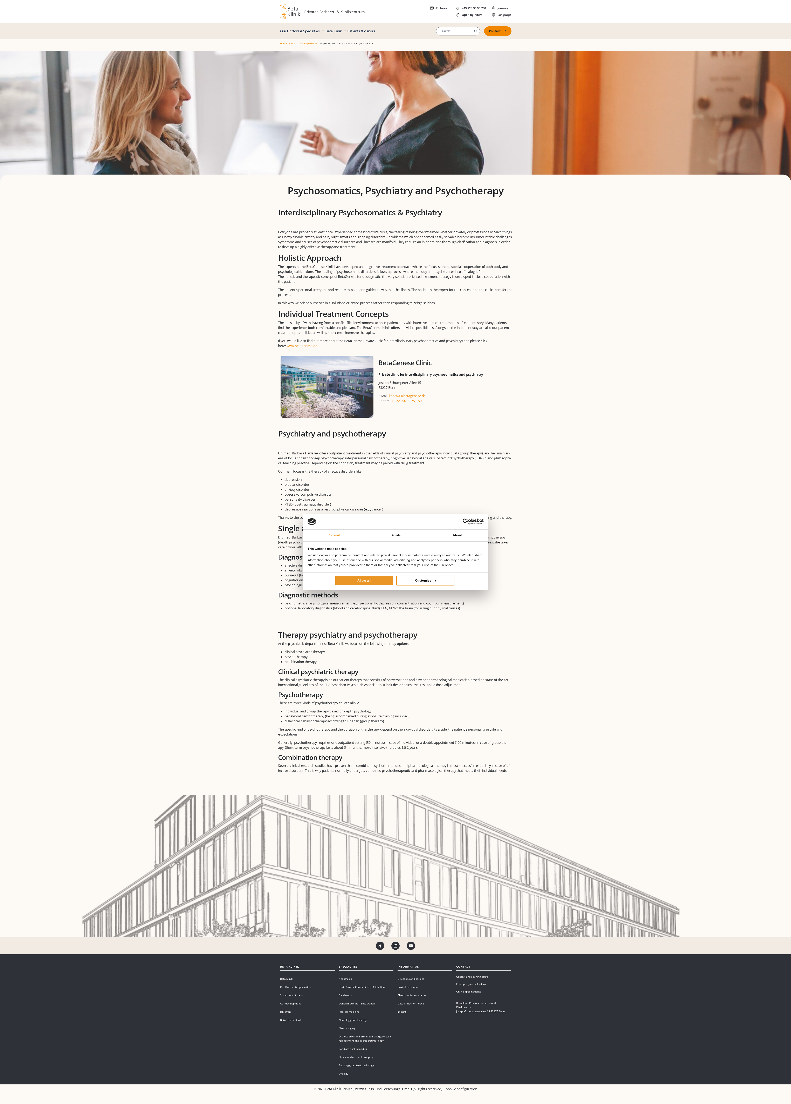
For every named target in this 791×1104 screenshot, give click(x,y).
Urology (343, 1073)
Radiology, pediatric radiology (356, 1065)
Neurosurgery (347, 1028)
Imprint (402, 1012)
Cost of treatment (408, 987)
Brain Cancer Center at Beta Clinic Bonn (362, 987)
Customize (423, 580)
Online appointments (468, 991)
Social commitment (291, 995)
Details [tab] (396, 535)
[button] (475, 31)
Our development (290, 1003)
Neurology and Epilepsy (353, 1020)
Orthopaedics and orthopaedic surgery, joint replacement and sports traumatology (365, 1038)
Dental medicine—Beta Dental (357, 1003)
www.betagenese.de (302, 346)
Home (283, 43)
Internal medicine (349, 1012)
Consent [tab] (334, 535)
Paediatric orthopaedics (353, 1049)
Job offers (285, 1012)
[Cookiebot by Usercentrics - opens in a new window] (466, 522)
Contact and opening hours (472, 976)
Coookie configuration (460, 1089)
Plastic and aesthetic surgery (356, 1057)
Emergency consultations (471, 984)
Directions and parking (411, 979)
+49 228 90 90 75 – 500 (407, 401)
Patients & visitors (361, 31)
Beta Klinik (333, 31)
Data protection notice (411, 1003)
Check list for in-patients (412, 995)
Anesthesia (345, 979)
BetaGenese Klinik (291, 1020)
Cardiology (345, 995)
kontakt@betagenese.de (407, 396)
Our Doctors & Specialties (300, 31)
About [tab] (457, 535)
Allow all (364, 580)
